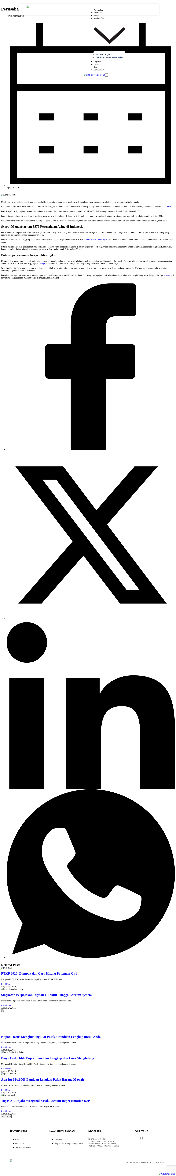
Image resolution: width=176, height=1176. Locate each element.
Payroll (96, 15)
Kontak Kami (99, 70)
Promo (96, 64)
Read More (6, 984)
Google (42, 263)
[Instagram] (140, 1138)
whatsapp (168, 275)
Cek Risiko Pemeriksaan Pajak (109, 57)
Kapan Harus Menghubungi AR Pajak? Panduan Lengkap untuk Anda (51, 1037)
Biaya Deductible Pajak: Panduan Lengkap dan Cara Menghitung (47, 1058)
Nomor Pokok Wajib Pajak (95, 239)
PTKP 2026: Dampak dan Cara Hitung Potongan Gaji (39, 973)
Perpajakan (98, 10)
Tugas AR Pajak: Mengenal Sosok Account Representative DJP (45, 1101)
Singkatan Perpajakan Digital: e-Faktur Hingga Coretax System (46, 995)
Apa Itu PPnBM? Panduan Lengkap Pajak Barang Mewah (42, 1079)
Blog (95, 67)
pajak (169, 206)
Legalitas (97, 61)
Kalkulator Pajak (103, 54)
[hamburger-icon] (124, 10)
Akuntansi (98, 13)
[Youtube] (142, 1138)
